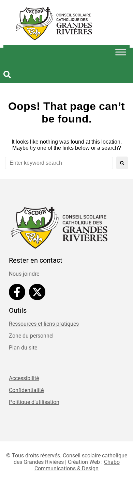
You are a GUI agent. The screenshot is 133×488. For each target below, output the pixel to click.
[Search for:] (59, 163)
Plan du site (23, 347)
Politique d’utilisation (34, 402)
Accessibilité (24, 378)
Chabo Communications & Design (77, 465)
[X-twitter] (37, 292)
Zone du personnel (31, 335)
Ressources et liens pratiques (44, 324)
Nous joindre (24, 274)
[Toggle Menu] (120, 52)
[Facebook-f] (17, 292)
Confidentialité (26, 390)
